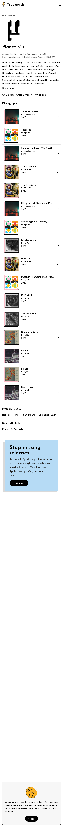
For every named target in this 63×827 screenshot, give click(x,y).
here (12, 811)
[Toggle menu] (59, 4)
